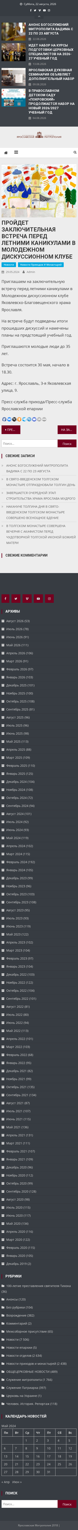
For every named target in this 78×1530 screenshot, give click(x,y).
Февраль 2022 (16, 1055)
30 (38, 1472)
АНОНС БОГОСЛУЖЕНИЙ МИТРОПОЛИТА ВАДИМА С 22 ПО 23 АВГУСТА (51, 29)
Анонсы (12, 1299)
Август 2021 (15, 1103)
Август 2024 (15, 814)
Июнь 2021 (14, 1119)
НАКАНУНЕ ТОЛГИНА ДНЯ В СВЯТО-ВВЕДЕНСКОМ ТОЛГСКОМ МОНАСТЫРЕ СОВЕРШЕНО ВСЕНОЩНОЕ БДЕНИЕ (35, 512)
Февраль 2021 (16, 1151)
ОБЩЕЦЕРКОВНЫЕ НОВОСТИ (28, 1372)
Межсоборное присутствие (26, 1331)
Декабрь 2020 (16, 1167)
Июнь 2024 (14, 830)
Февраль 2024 (16, 862)
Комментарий (16, 1323)
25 (59, 1464)
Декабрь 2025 (16, 685)
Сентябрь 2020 (17, 1191)
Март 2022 (14, 1047)
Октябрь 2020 (16, 1183)
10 (48, 1448)
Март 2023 (14, 950)
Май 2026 (13, 645)
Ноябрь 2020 (15, 1175)
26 (70, 1464)
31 (48, 1472)
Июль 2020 (14, 1207)
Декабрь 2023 (16, 878)
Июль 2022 (14, 1015)
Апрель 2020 (15, 1231)
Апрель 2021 (15, 1135)
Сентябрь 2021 (17, 1095)
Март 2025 (14, 757)
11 (59, 1448)
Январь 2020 (15, 1256)
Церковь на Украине (21, 1396)
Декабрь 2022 (16, 974)
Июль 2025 (14, 725)
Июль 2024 (14, 822)
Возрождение (16, 1315)
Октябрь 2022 (16, 990)
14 (16, 1456)
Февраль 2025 (16, 765)
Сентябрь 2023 (17, 902)
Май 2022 (13, 1031)
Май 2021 (13, 1127)
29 (27, 1472)
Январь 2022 (15, 1063)
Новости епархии (19, 1347)
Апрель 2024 (15, 846)
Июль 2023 (14, 918)
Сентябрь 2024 (17, 806)
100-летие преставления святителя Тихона (38, 1286)
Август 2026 (15, 621)
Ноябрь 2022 (15, 982)
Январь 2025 (15, 774)
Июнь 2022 (14, 1023)
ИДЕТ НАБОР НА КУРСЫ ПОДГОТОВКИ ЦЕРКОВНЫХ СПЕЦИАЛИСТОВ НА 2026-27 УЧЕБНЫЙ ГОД (51, 51)
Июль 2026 (14, 629)
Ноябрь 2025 (15, 693)
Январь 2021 (15, 1159)
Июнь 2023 (14, 926)
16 (38, 1456)
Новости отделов (18, 1355)
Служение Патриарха (22, 1388)
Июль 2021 (14, 1111)
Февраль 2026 (16, 669)
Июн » (17, 1482)
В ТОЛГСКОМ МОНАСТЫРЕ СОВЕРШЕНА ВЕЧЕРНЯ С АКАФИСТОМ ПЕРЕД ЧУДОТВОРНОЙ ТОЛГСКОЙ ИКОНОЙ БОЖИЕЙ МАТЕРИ (41, 534)
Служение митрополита (24, 1380)
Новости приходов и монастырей (41, 264)
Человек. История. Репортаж (27, 1404)
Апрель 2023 (15, 942)
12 (70, 1448)
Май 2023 (13, 934)
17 (48, 1456)
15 (27, 1456)
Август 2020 (15, 1199)
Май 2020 (13, 1223)
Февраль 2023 (16, 958)
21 (16, 1464)
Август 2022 (15, 1007)
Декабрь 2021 (16, 1071)
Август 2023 (15, 910)
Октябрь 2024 (16, 798)
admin (31, 272)
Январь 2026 (15, 677)
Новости (9, 264)
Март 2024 (14, 854)
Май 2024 (13, 838)
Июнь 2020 (14, 1215)
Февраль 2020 (16, 1248)
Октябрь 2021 (16, 1087)
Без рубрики (15, 1307)
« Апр (6, 1482)
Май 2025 (13, 741)
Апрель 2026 (15, 653)
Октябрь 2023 (16, 894)
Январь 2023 (15, 966)
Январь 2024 (15, 870)
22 (27, 1464)
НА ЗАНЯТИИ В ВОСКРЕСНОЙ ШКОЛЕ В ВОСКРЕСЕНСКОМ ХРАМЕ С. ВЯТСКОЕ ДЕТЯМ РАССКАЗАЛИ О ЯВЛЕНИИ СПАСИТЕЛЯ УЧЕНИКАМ (68, 430)
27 (5, 1472)
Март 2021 (14, 1143)
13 (5, 1456)
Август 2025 (15, 717)
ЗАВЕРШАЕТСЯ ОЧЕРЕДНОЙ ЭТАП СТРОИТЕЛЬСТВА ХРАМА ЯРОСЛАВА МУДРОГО (40, 496)
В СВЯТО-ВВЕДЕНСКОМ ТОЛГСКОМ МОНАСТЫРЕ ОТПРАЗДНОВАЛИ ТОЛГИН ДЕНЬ (40, 482)
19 (70, 1456)
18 (59, 1456)
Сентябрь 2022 (17, 998)
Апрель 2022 (15, 1039)
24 (48, 1464)
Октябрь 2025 (16, 701)
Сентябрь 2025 (17, 709)
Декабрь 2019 (16, 1264)
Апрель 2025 (15, 749)
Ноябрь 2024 (15, 790)
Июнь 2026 (14, 637)
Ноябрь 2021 (15, 1079)
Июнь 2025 (14, 733)
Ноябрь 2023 (15, 886)
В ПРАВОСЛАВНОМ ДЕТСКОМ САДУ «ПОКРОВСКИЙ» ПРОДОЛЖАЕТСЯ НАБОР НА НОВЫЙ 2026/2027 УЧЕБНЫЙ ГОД (52, 101)
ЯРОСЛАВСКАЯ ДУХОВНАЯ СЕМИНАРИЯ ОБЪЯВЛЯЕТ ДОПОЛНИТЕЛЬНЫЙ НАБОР (51, 74)
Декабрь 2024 (16, 782)
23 (38, 1464)
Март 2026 (14, 661)
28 (16, 1472)
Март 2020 (14, 1240)
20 (5, 1464)
